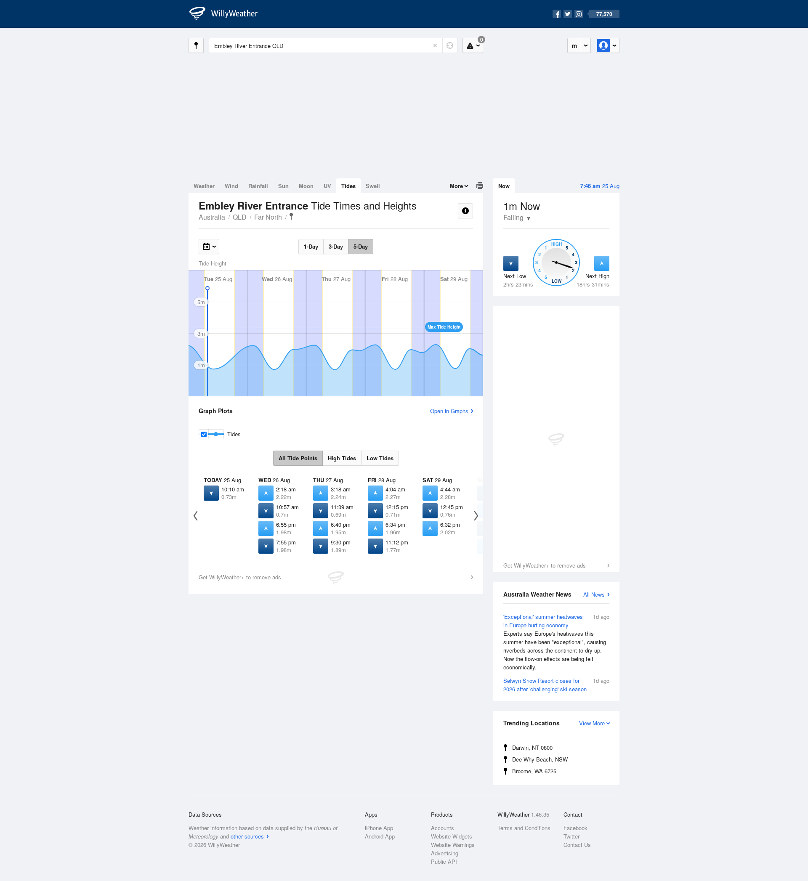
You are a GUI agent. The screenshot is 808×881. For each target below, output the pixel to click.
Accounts (442, 828)
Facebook (575, 828)
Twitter (571, 836)
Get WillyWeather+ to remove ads (544, 565)
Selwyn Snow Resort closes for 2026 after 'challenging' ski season (556, 685)
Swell (373, 186)
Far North (268, 217)
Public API (444, 861)
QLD (240, 217)
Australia (212, 217)
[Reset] (435, 45)
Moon (306, 186)
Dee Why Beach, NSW (540, 759)
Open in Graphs (449, 411)
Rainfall (258, 186)
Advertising (444, 853)
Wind (231, 186)
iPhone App (379, 828)
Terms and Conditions (523, 828)
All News (594, 594)
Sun (283, 186)
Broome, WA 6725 (534, 771)
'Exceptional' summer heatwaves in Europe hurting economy (556, 642)
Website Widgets (451, 836)
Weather (204, 186)
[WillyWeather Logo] (228, 14)
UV (327, 186)
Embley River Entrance (291, 216)
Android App (380, 836)
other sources (247, 836)
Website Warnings (453, 845)
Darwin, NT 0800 (532, 747)
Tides (348, 186)
